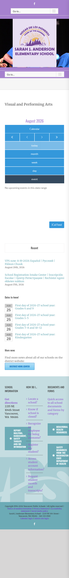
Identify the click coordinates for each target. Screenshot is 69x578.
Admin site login (41, 518)
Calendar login (26, 518)
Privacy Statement (41, 509)
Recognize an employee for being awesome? (34, 430)
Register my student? (33, 448)
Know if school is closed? (33, 413)
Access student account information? (34, 464)
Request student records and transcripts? (34, 483)
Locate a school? (33, 400)
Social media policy (39, 511)
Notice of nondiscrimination (19, 509)
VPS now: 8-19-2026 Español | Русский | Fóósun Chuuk (30, 262)
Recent (34, 248)
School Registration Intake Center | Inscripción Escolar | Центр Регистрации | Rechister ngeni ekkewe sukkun (34, 278)
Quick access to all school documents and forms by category (56, 406)
